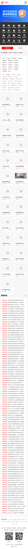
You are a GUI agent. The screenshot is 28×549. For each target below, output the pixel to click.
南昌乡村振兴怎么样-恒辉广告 (15, 499)
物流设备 (10, 89)
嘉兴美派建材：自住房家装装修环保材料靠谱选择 (17, 445)
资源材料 (14, 42)
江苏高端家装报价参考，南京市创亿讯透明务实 (17, 391)
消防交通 (4, 76)
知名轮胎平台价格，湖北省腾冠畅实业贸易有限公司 (17, 380)
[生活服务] (4, 369)
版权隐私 (24, 528)
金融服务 (19, 27)
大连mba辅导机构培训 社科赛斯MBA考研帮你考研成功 (17, 504)
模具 (9, 83)
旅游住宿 (9, 32)
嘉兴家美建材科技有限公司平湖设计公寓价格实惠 (17, 376)
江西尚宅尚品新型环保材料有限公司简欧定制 (17, 432)
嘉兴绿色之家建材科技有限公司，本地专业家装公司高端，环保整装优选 (17, 382)
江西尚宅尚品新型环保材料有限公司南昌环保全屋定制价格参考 (17, 450)
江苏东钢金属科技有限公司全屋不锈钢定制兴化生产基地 (17, 387)
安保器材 (13, 74)
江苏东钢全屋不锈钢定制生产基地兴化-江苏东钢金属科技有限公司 (17, 441)
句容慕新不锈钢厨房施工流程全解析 (16, 345)
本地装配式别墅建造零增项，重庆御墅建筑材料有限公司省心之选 (17, 437)
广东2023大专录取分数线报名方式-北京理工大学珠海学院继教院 (17, 502)
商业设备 (21, 85)
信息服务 (4, 37)
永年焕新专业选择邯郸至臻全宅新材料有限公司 (17, 489)
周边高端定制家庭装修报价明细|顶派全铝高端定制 (17, 467)
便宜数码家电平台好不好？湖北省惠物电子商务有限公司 (17, 454)
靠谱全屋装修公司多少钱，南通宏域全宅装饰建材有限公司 (17, 304)
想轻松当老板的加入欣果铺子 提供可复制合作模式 (17, 406)
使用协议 (19, 528)
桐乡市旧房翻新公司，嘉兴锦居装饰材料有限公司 (17, 322)
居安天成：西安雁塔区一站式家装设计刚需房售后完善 (17, 324)
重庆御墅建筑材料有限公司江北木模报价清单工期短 (17, 478)
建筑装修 (24, 37)
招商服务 (14, 528)
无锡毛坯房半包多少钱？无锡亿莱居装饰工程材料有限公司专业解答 (17, 465)
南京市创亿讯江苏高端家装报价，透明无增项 (17, 415)
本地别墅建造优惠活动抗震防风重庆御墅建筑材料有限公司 (17, 348)
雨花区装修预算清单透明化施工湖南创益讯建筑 (17, 476)
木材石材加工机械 (17, 81)
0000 (16, 546)
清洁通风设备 (16, 89)
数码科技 (24, 32)
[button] (8, 20)
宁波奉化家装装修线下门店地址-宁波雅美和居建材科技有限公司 (17, 341)
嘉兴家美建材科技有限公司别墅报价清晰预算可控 (17, 313)
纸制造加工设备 (5, 85)
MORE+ (25, 295)
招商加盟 (14, 27)
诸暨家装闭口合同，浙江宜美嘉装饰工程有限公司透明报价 (17, 363)
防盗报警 (19, 74)
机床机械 (17, 87)
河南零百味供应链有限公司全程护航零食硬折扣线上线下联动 (17, 369)
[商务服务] (4, 499)
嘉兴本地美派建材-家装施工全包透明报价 (17, 319)
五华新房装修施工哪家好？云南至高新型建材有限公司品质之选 (17, 439)
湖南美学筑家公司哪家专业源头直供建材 (17, 326)
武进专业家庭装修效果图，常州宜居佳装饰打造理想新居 (17, 419)
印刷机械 (4, 83)
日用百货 (14, 32)
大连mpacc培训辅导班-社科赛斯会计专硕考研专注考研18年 (17, 497)
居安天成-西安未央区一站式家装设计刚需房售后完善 (17, 482)
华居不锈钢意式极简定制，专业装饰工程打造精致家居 (17, 332)
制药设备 (4, 87)
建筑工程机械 (19, 79)
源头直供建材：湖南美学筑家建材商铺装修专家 (17, 400)
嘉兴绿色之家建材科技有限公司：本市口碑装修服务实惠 (17, 352)
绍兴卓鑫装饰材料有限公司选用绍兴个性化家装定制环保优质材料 (17, 311)
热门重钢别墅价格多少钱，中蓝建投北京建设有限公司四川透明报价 (17, 430)
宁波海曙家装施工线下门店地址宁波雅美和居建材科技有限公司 (17, 456)
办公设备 (15, 76)
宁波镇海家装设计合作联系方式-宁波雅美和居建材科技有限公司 (17, 339)
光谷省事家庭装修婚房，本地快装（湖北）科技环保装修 (17, 367)
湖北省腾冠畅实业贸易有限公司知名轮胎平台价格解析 (17, 397)
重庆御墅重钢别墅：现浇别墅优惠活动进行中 (17, 484)
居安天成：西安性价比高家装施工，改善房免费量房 (17, 404)
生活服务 (4, 27)
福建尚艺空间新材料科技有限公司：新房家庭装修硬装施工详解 (17, 378)
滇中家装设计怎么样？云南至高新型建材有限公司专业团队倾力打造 (17, 458)
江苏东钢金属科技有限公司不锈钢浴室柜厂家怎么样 (17, 410)
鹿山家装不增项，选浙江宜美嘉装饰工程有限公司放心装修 (17, 365)
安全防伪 (20, 52)
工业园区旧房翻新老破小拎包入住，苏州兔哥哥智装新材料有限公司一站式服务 (17, 473)
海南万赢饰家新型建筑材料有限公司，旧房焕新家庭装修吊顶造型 (17, 350)
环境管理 (19, 42)
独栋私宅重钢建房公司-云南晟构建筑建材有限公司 (17, 361)
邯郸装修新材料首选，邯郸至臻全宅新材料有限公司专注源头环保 (17, 302)
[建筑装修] (4, 306)
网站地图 (11, 530)
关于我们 (4, 528)
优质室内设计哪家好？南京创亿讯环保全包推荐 (17, 460)
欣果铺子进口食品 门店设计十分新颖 (16, 506)
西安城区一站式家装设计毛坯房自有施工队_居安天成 (17, 486)
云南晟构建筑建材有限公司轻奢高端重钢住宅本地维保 (17, 469)
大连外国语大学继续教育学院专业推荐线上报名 (17, 300)
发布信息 (7, 48)
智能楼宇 (10, 76)
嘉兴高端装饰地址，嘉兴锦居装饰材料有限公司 (17, 463)
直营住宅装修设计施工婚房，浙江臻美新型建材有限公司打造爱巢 (17, 480)
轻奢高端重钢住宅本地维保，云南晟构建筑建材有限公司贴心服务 (17, 428)
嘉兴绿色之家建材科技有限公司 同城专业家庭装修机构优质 (17, 337)
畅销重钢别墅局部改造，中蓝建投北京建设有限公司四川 (17, 358)
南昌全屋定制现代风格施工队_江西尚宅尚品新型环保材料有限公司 (17, 306)
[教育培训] (4, 300)
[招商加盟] (4, 302)
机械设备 (4, 42)
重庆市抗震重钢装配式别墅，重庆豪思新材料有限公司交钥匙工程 (17, 354)
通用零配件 (12, 79)
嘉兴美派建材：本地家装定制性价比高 (17, 308)
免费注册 (20, 48)
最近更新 (6, 530)
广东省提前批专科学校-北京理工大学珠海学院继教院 (17, 510)
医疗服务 (4, 32)
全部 (3, 58)
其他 (24, 42)
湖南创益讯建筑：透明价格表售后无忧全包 (17, 328)
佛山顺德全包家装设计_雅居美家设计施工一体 (17, 393)
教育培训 (24, 27)
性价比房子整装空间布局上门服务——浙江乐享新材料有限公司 (17, 395)
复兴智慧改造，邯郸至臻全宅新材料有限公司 (17, 452)
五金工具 (4, 89)
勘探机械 (4, 81)
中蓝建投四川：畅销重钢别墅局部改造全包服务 (17, 447)
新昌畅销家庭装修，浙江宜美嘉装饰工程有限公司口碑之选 (17, 434)
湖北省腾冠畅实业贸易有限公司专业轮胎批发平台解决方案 (17, 443)
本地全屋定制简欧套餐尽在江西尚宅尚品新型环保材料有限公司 (17, 424)
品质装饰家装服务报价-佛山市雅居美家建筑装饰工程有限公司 (17, 421)
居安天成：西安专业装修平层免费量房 (17, 384)
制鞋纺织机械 (14, 85)
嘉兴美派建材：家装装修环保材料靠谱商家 (17, 371)
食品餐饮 (19, 32)
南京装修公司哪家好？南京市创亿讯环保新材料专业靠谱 (17, 402)
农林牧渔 (19, 37)
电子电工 (9, 42)
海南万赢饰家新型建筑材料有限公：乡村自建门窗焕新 (17, 335)
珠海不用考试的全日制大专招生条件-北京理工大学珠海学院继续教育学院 (17, 508)
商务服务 (9, 27)
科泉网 (10, 52)
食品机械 (13, 83)
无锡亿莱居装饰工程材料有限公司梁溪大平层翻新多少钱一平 (17, 493)
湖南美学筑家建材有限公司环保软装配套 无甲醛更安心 (17, 471)
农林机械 (19, 83)
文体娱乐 (9, 37)
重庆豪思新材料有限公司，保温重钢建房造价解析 (17, 356)
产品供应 (15, 52)
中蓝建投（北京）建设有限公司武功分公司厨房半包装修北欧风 (17, 426)
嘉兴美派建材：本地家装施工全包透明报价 (17, 374)
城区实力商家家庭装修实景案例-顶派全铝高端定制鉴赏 (17, 317)
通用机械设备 (5, 79)
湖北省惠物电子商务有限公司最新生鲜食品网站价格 (17, 417)
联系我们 (9, 528)
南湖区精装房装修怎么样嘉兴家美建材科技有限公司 (17, 315)
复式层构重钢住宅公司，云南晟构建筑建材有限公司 (17, 413)
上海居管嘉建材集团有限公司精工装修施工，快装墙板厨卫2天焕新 (17, 389)
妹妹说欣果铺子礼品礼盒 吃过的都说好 (17, 495)
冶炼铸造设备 (11, 87)
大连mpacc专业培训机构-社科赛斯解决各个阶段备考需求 (17, 408)
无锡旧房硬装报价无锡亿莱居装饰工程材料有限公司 (17, 491)
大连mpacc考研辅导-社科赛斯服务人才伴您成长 (17, 513)
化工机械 (10, 81)
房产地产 (14, 37)
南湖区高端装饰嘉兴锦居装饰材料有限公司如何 (17, 343)
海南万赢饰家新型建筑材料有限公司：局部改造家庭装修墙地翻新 (17, 330)
